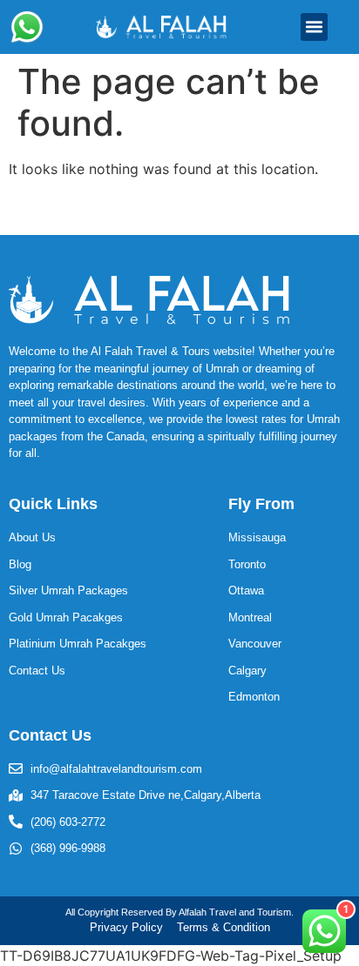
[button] (315, 27)
